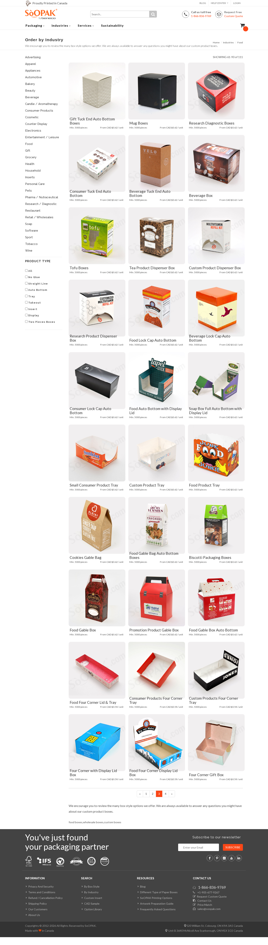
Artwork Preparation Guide (156, 903)
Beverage (32, 97)
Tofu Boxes (79, 268)
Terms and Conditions (41, 892)
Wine (28, 250)
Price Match (204, 904)
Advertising (33, 57)
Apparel (30, 64)
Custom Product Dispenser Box (215, 268)
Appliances (32, 70)
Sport (29, 237)
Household (33, 170)
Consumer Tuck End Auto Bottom (90, 193)
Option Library (93, 909)
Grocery (30, 157)
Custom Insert (93, 898)
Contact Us (203, 900)
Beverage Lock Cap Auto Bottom (209, 338)
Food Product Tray (204, 485)
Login (237, 3)
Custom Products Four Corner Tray (213, 700)
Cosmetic (32, 117)
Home (216, 42)
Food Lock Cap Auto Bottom (152, 340)
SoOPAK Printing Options (156, 898)
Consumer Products (39, 110)
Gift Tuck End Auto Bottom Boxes (92, 121)
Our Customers (37, 909)
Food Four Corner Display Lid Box (153, 772)
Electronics (33, 130)
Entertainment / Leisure (42, 137)
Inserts (30, 177)
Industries (228, 42)
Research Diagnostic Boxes (211, 123)
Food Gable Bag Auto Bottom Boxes (153, 555)
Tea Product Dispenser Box (152, 268)
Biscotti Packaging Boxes (210, 557)
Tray (31, 296)
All (30, 270)
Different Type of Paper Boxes (159, 892)
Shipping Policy (37, 903)
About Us (34, 915)
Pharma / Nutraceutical (41, 197)
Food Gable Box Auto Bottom (213, 630)
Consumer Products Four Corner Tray (155, 700)
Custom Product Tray (146, 485)
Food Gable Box (83, 630)
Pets (28, 190)
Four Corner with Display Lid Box (93, 772)
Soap (28, 224)
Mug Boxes (138, 123)
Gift (27, 150)
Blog (203, 3)
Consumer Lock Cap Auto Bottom (90, 410)
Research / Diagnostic (41, 204)
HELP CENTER (218, 3)
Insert (32, 309)
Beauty (30, 90)
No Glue (34, 277)
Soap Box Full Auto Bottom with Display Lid (215, 410)
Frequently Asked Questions (158, 909)
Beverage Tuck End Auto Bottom (149, 193)
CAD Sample (91, 903)
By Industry (91, 892)
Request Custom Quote (211, 896)
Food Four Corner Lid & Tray (93, 702)
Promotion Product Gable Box (154, 630)
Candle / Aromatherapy (41, 104)
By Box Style (91, 886)
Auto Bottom (37, 289)
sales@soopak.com (208, 908)
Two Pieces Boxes (41, 321)
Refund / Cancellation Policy (45, 898)
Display (33, 315)
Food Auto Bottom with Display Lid (155, 410)
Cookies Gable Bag (85, 557)
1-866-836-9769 (212, 887)
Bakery (30, 84)
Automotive (33, 77)
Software (31, 230)
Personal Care (35, 184)
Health (29, 164)
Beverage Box (201, 195)
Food (240, 42)
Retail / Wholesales (39, 217)
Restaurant (32, 210)
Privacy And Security (41, 886)
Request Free (233, 14)
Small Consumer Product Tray (94, 485)
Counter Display (36, 124)
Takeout (34, 302)
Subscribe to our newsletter (216, 837)
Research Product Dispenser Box (93, 338)
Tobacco (31, 244)
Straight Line (38, 283)
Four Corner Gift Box (206, 774)
